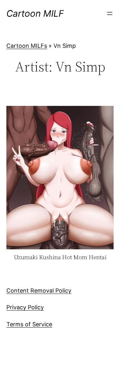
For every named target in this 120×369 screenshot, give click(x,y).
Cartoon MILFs (26, 45)
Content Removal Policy (38, 290)
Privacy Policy (25, 307)
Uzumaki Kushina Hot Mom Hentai (60, 257)
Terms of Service (29, 324)
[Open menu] (110, 13)
